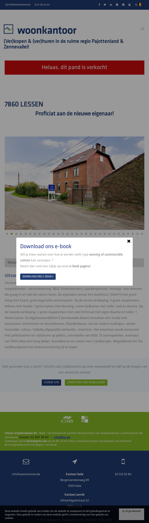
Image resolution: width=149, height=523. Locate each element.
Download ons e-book (37, 276)
